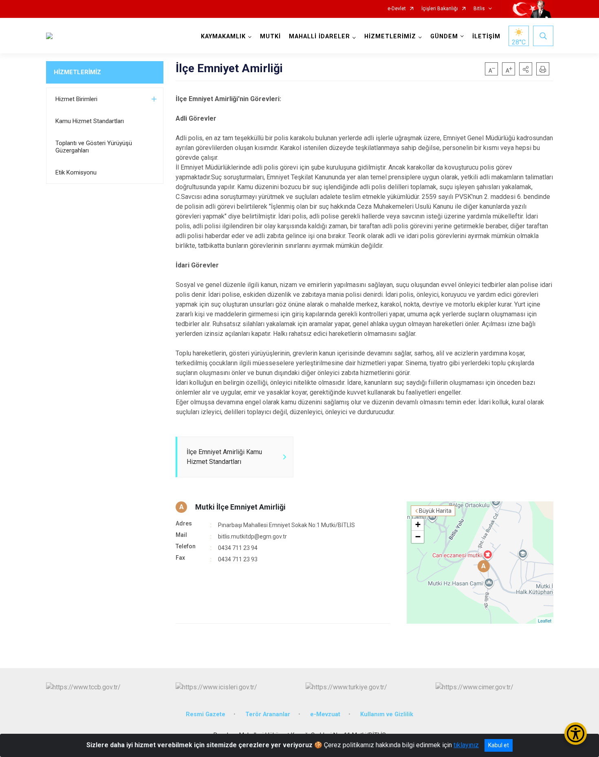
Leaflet (544, 620)
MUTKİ (270, 36)
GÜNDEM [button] (444, 36)
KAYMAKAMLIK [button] (223, 36)
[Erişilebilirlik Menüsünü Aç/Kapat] (575, 733)
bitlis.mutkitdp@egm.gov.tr (252, 536)
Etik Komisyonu (76, 172)
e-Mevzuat (325, 714)
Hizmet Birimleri (76, 99)
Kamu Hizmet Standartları (89, 121)
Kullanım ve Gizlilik (386, 714)
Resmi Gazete (205, 714)
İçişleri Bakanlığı (439, 8)
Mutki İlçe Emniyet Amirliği (240, 507)
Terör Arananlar (267, 714)
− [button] (418, 537)
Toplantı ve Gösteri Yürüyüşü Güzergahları (93, 146)
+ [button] (418, 524)
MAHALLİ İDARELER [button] (319, 36)
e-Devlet (397, 8)
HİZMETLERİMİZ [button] (390, 36)
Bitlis (479, 8)
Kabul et (498, 745)
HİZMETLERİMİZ (77, 72)
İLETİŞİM (486, 36)
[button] (525, 68)
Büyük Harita (435, 511)
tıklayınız (466, 745)
